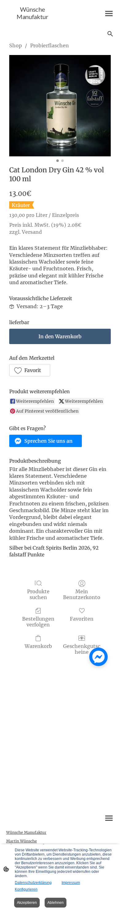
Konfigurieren (26, 889)
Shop (15, 45)
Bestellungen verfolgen (38, 622)
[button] (29, 370)
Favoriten (82, 619)
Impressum (71, 883)
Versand (32, 232)
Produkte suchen (38, 594)
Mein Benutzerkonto (81, 594)
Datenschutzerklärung (33, 883)
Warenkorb (38, 646)
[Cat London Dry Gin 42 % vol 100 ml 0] (60, 105)
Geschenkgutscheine (81, 649)
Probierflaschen (49, 45)
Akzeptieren (27, 902)
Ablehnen (55, 902)
